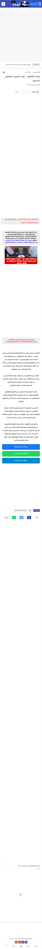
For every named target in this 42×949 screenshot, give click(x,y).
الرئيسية (35, 72)
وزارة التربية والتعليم (20, 510)
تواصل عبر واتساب (21, 454)
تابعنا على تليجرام (21, 460)
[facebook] (26, 942)
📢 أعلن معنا (34, 4)
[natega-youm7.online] (16, 942)
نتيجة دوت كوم (13, 938)
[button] (29, 517)
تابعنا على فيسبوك (21, 447)
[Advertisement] (21, 39)
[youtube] (19, 942)
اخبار (26, 72)
